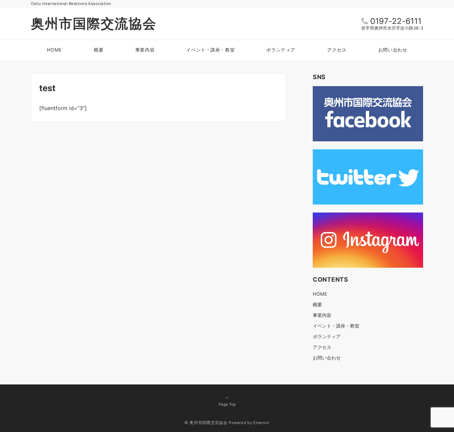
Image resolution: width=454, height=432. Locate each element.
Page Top (227, 404)
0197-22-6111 (395, 21)
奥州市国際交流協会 (94, 23)
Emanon (261, 422)
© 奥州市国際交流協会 (205, 422)
